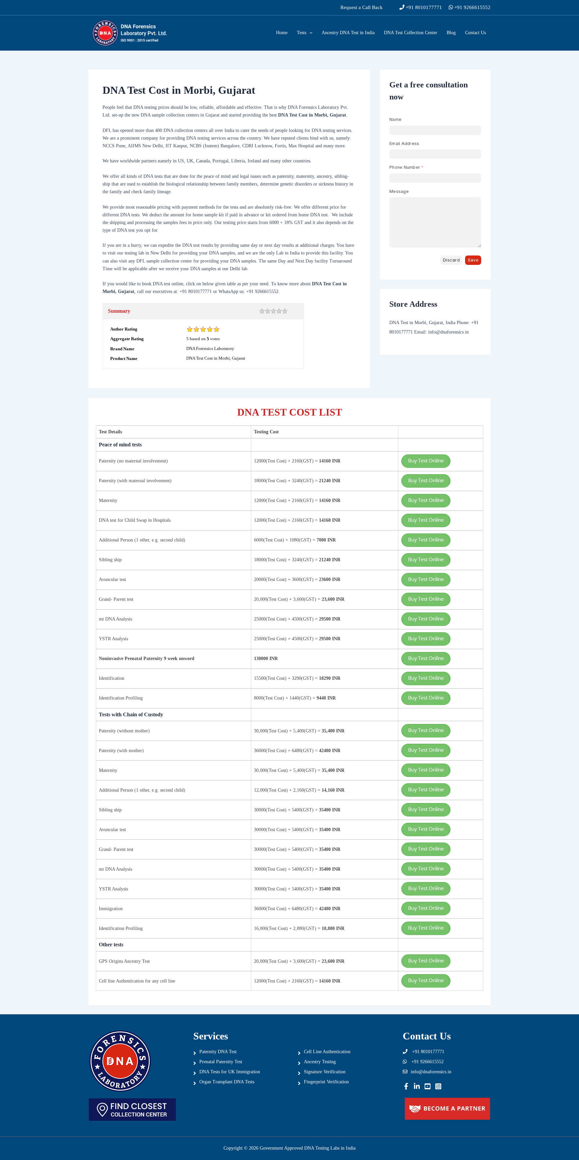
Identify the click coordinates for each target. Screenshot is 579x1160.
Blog (451, 32)
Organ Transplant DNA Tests (226, 1081)
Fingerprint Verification (326, 1081)
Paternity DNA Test (218, 1051)
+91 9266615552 (472, 7)
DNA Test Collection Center (410, 32)
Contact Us (475, 32)
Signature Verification (324, 1071)
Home (281, 32)
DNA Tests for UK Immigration (229, 1071)
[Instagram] (438, 1086)
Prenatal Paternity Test (220, 1061)
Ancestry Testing (320, 1061)
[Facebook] (406, 1086)
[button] (361, 7)
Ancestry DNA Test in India (348, 32)
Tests (301, 32)
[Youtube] (427, 1086)
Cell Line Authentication (327, 1051)
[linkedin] (416, 1086)
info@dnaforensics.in (431, 1071)
